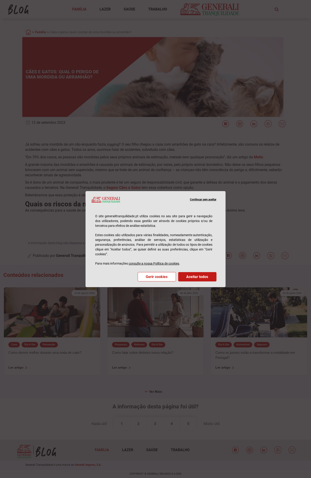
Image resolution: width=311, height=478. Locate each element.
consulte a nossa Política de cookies (154, 263)
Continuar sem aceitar (203, 199)
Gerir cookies (157, 277)
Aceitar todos (197, 277)
